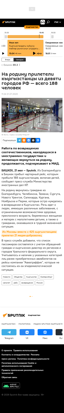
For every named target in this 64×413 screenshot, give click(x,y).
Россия (40, 283)
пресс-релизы (9, 358)
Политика (24, 323)
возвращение (27, 283)
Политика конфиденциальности (33, 358)
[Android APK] (11, 386)
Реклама (35, 354)
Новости (6, 277)
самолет (6, 283)
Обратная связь (9, 377)
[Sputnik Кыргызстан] (9, 23)
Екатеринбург (46, 277)
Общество (18, 277)
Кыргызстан (31, 277)
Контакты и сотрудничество (16, 354)
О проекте (7, 350)
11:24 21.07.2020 (10, 94)
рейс (16, 283)
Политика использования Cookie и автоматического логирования (19, 364)
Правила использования (25, 350)
